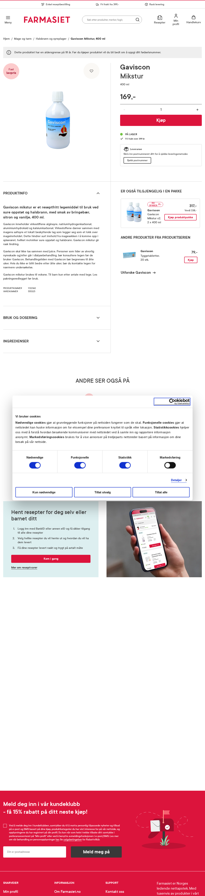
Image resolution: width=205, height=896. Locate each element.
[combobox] (112, 20)
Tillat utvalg (102, 492)
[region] (57, 120)
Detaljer (176, 480)
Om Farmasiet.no (67, 892)
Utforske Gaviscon (136, 272)
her (57, 839)
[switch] (80, 465)
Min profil (10, 892)
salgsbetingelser (72, 839)
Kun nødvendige (43, 492)
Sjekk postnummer (137, 160)
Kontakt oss (115, 892)
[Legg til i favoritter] (91, 71)
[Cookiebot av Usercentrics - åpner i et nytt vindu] (172, 401)
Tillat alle (161, 492)
